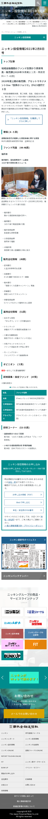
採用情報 (4, 790)
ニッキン (4, 733)
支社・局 (12, 482)
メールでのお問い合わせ (24, 713)
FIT (2, 762)
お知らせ (4, 785)
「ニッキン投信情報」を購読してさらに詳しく (25, 120)
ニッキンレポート (8, 739)
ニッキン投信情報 (19, 21)
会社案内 (4, 779)
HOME (9, 21)
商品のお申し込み (8, 773)
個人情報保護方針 (24, 801)
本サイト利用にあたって (24, 796)
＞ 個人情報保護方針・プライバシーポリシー (23, 525)
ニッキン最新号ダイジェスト (23, 539)
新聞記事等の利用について (24, 806)
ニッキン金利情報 (8, 744)
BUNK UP (4, 767)
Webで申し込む (23, 502)
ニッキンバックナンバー (16, 575)
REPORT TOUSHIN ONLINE (11, 756)
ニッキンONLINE (7, 750)
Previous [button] (2, 677)
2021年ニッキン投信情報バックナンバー (21, 24)
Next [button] (45, 677)
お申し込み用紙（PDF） (23, 494)
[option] (24, 677)
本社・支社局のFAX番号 (23, 510)
